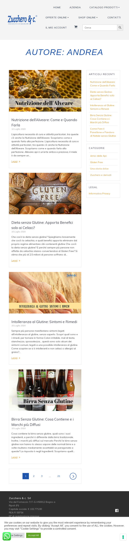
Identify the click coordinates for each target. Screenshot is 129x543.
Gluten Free (96, 162)
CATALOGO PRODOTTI (104, 7)
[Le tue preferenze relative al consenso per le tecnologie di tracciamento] (123, 537)
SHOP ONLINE (87, 17)
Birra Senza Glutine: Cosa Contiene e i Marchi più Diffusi (101, 119)
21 (60, 476)
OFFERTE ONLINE (56, 17)
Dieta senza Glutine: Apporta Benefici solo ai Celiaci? (102, 95)
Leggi (14, 161)
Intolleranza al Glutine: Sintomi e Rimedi (44, 322)
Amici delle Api (98, 155)
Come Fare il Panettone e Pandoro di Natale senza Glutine (103, 132)
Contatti (114, 17)
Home (57, 7)
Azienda (75, 7)
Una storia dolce (99, 168)
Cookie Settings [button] (14, 535)
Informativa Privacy (99, 193)
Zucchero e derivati (100, 175)
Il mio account (56, 27)
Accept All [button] (33, 535)
